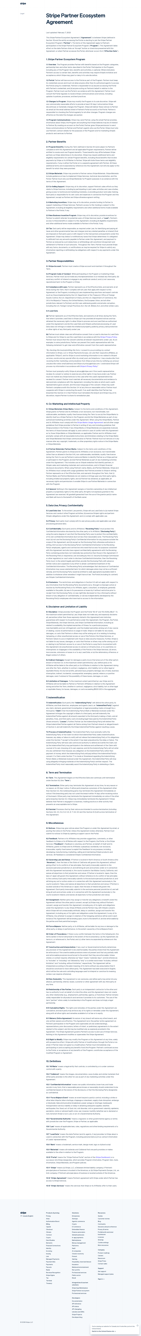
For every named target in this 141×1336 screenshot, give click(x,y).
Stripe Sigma (50, 1275)
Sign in (100, 1279)
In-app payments (77, 1237)
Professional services (79, 1272)
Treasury (49, 1283)
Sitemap (100, 1240)
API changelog (77, 1309)
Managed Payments (52, 1259)
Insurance (75, 1264)
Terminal (49, 1281)
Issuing (48, 1254)
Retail (74, 1278)
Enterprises (76, 1216)
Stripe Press (102, 1261)
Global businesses (78, 1235)
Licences (101, 1237)
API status (75, 1306)
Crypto (48, 1237)
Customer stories (104, 1219)
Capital (48, 1227)
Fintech (74, 1256)
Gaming (74, 1259)
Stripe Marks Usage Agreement (90, 422)
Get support (102, 1271)
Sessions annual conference (107, 1227)
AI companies (76, 1251)
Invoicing (49, 1251)
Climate (48, 1232)
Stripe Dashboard (103, 1157)
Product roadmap (104, 1253)
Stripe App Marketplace (80, 1288)
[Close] (137, 1326)
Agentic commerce (78, 1221)
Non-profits (76, 1270)
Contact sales (102, 1264)
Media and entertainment (80, 1267)
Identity (48, 1248)
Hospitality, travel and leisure (81, 1262)
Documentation (77, 1301)
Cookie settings (103, 1242)
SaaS (73, 1248)
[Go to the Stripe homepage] (22, 1213)
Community (102, 1224)
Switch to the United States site (103, 1331)
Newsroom (101, 1258)
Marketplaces (76, 1240)
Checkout (49, 1229)
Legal (22, 13)
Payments (49, 1264)
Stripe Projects (77, 1314)
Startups (75, 1219)
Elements (49, 1243)
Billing (48, 1224)
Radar (48, 1270)
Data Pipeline (50, 1240)
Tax (47, 1278)
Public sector (76, 1275)
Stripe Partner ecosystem (80, 1291)
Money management (79, 1243)
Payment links (50, 1262)
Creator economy (78, 1254)
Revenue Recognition (53, 1272)
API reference (76, 1304)
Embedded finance (78, 1229)
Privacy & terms (103, 1229)
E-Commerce (76, 1227)
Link (47, 1256)
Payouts (49, 1267)
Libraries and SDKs (78, 1312)
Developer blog (77, 1317)
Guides (100, 1216)
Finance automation (78, 1232)
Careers (100, 1256)
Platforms (75, 1246)
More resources (103, 1245)
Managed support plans (106, 1274)
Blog (99, 1221)
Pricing (48, 1216)
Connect (49, 1235)
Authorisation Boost (52, 1221)
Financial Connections (53, 1246)
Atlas (48, 1219)
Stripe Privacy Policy (108, 337)
